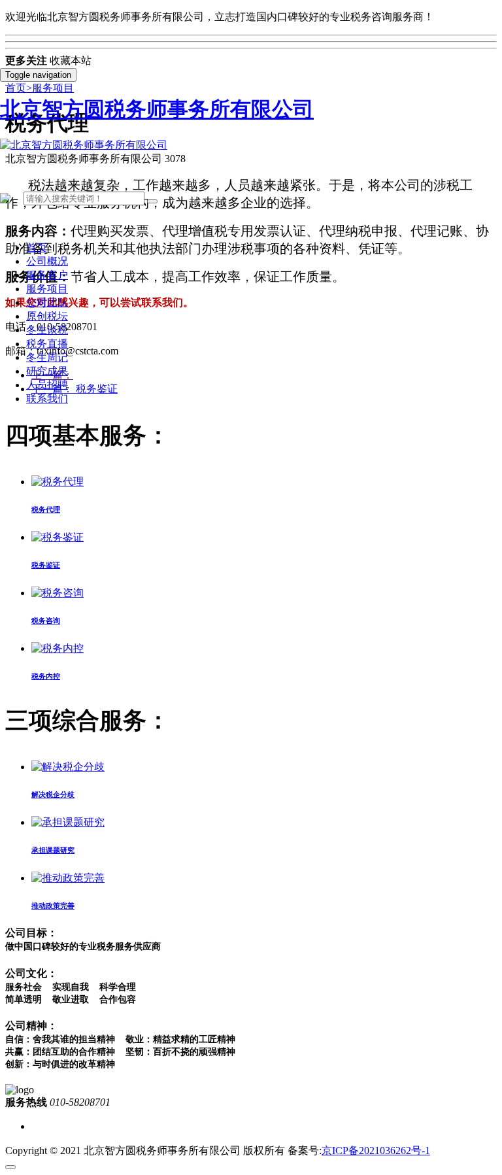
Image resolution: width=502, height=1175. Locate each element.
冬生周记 (47, 357)
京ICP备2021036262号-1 (376, 1150)
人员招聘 (47, 384)
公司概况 (47, 261)
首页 (36, 247)
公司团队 (47, 302)
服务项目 (47, 288)
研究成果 (47, 371)
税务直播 (47, 343)
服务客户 (47, 275)
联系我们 (47, 398)
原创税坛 (47, 316)
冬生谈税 (47, 329)
